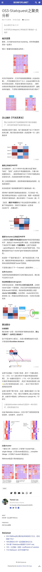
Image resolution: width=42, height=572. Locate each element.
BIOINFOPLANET (21, 2)
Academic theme (22, 566)
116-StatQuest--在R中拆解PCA (17, 550)
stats (4, 488)
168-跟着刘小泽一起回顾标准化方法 (19, 542)
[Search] (36, 2)
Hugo (30, 566)
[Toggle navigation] (2, 2)
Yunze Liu (14, 500)
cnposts (26, 20)
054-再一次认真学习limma (9, 518)
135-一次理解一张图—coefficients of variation (22, 547)
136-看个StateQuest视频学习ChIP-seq (20, 544)
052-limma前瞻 (6, 525)
